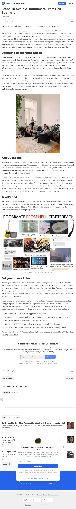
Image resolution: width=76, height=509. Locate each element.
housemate (35, 288)
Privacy (39, 495)
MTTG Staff (13, 334)
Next (68, 378)
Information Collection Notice (37, 472)
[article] (38, 428)
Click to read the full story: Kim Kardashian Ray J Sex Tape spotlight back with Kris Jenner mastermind (32, 427)
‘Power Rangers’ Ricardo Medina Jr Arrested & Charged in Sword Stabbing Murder (35, 327)
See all (5, 464)
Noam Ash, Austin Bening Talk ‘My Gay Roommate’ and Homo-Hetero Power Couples (37, 317)
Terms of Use (47, 470)
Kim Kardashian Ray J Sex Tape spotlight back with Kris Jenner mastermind (33, 423)
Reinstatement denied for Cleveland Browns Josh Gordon (26, 320)
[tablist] (10, 393)
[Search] (72, 417)
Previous (9, 378)
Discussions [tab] (16, 417)
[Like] (4, 21)
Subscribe (62, 3)
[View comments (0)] (8, 21)
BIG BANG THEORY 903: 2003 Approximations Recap (25, 313)
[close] (57, 438)
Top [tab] (4, 417)
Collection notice (53, 495)
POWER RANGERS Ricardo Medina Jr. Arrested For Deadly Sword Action (32, 324)
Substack (28, 505)
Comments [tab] (6, 393)
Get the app (48, 500)
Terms (45, 495)
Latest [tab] (9, 417)
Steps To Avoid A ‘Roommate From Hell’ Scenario (40, 26)
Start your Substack (33, 500)
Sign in (70, 3)
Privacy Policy (53, 472)
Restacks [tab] (15, 393)
